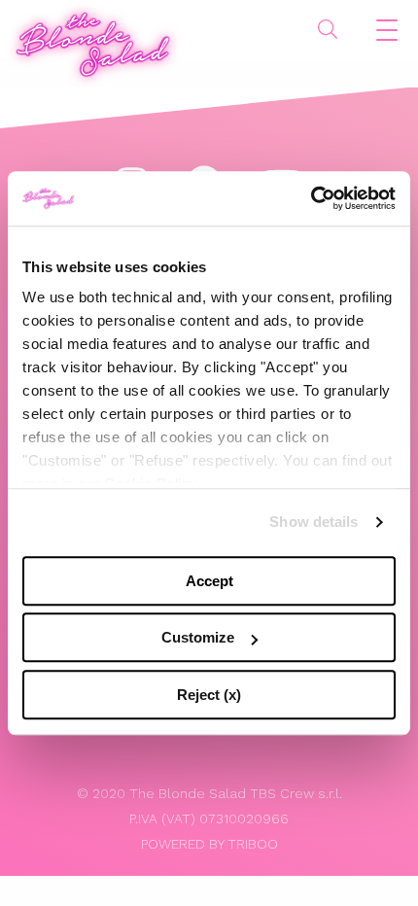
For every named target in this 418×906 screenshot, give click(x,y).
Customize (197, 637)
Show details (313, 521)
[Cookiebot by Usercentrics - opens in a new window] (311, 198)
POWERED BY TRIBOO (209, 844)
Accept (209, 581)
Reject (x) (209, 694)
